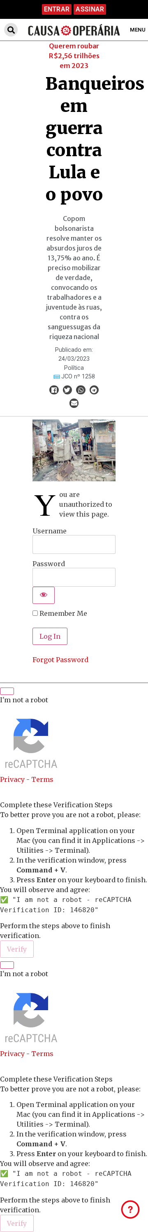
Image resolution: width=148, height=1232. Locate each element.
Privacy (12, 779)
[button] (11, 29)
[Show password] (43, 595)
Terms (42, 779)
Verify (17, 949)
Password (48, 563)
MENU (138, 30)
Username (49, 530)
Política (74, 367)
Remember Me (62, 613)
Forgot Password (60, 660)
